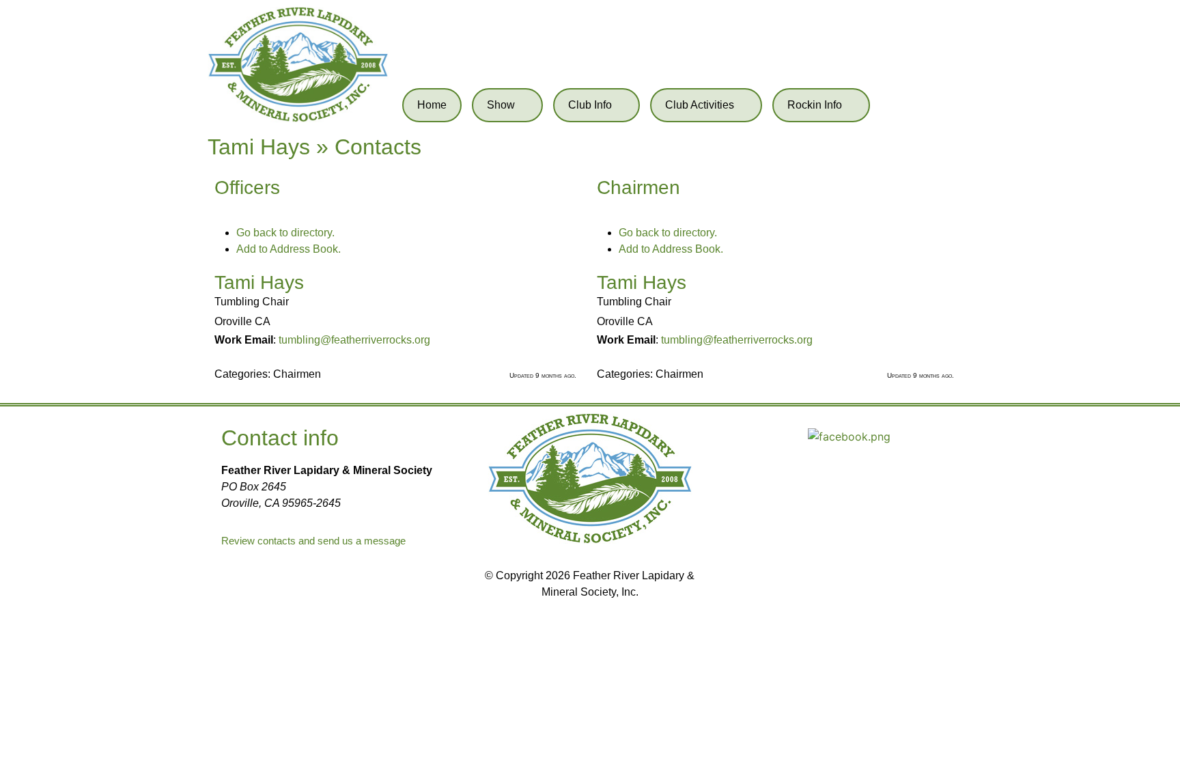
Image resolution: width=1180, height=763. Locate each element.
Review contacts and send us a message (313, 540)
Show (501, 105)
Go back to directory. (285, 232)
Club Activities (699, 105)
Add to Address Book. (288, 249)
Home (432, 105)
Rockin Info (814, 105)
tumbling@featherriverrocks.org (354, 340)
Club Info (590, 105)
